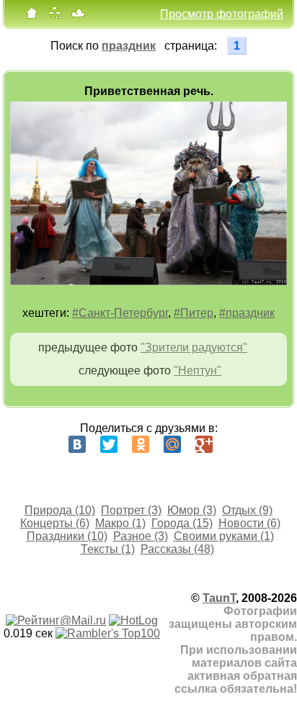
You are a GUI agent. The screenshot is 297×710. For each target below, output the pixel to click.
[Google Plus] (204, 444)
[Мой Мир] (172, 444)
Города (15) (182, 523)
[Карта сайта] (55, 16)
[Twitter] (109, 444)
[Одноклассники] (140, 444)
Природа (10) (60, 510)
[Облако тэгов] (78, 16)
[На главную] (32, 16)
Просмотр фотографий (221, 14)
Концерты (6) (54, 523)
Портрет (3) (131, 510)
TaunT (219, 598)
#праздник (247, 313)
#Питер (193, 313)
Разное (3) (140, 536)
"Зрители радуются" (194, 347)
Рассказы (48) (177, 549)
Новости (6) (249, 523)
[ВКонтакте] (77, 444)
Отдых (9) (247, 510)
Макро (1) (120, 523)
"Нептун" (197, 370)
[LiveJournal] (235, 444)
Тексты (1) (108, 549)
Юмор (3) (191, 510)
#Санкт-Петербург (120, 313)
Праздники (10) (67, 536)
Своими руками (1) (224, 536)
